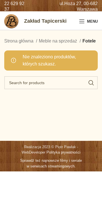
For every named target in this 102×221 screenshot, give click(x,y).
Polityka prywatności (63, 152)
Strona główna (19, 41)
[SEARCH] (91, 82)
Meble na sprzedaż (58, 41)
